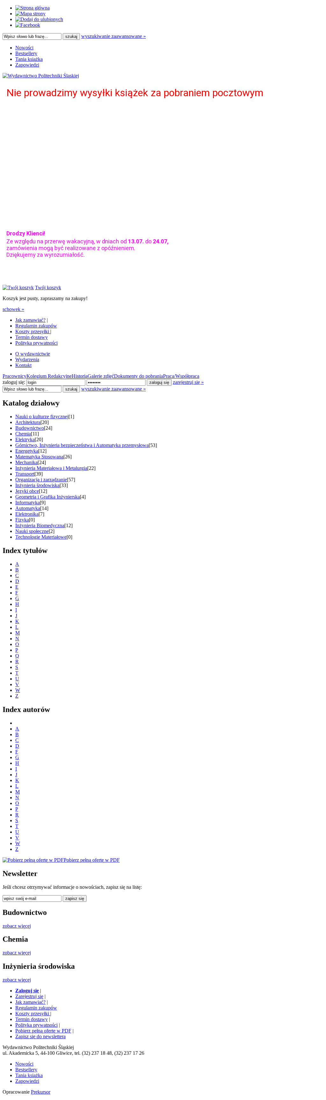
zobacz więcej (17, 926)
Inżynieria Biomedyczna (39, 525)
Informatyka (27, 502)
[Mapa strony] (30, 13)
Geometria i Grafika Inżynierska (47, 497)
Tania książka (29, 59)
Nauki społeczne (32, 531)
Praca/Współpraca (181, 376)
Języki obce (27, 491)
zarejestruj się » (188, 382)
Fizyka (22, 519)
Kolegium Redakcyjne (49, 376)
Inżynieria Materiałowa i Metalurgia (51, 468)
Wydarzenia (27, 359)
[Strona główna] (32, 8)
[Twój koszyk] (18, 287)
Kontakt (23, 365)
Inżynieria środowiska (37, 485)
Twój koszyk (48, 287)
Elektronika (27, 514)
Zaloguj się (27, 990)
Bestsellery (26, 53)
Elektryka (25, 439)
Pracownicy (14, 376)
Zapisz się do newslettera (40, 1036)
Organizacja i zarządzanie (41, 479)
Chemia (23, 433)
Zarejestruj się (29, 996)
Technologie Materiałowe (41, 537)
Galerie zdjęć (101, 376)
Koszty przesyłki (32, 331)
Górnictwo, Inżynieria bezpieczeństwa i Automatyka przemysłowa (82, 445)
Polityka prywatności (36, 343)
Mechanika (26, 462)
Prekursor (40, 1092)
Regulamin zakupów (36, 325)
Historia (80, 376)
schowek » (13, 309)
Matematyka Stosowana (39, 456)
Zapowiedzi (27, 65)
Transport (24, 474)
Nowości (24, 47)
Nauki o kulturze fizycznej (41, 416)
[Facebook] (27, 25)
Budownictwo (29, 428)
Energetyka (26, 451)
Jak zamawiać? (30, 320)
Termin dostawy (31, 337)
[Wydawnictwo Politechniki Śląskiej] (41, 75)
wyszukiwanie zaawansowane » (113, 36)
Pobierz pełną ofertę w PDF (43, 1030)
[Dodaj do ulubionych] (39, 19)
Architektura (27, 422)
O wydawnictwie (32, 353)
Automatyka (27, 508)
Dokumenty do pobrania (138, 376)
